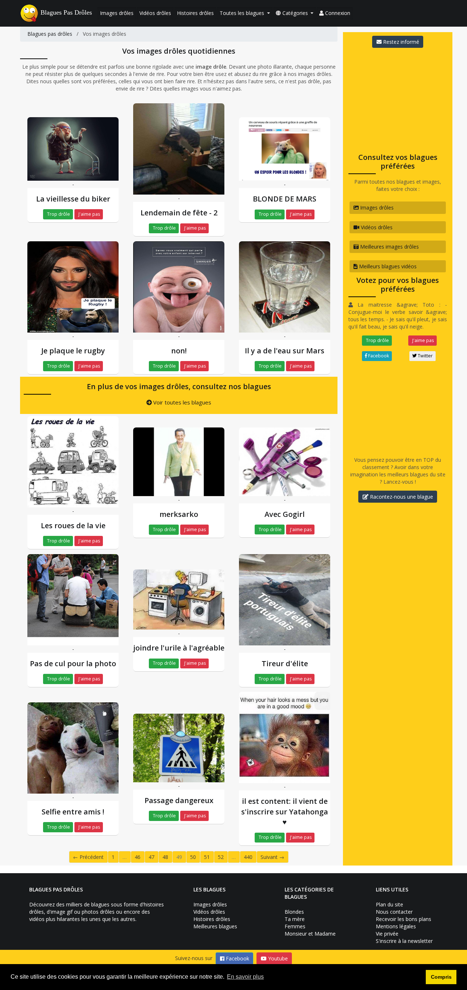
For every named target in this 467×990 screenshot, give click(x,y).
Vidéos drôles (155, 12)
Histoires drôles (195, 12)
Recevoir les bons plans (403, 919)
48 (165, 856)
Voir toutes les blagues (181, 402)
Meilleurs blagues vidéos (387, 266)
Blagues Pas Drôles (66, 12)
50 (193, 856)
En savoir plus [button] (245, 977)
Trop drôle (58, 214)
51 (207, 856)
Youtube (277, 958)
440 (248, 856)
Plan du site (389, 904)
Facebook (378, 356)
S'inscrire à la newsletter (404, 940)
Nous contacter (394, 911)
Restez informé (400, 41)
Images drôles (117, 12)
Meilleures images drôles (389, 246)
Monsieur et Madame (310, 933)
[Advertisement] (397, 98)
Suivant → (272, 856)
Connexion (337, 12)
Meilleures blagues (215, 926)
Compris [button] (441, 977)
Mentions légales (396, 926)
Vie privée (387, 933)
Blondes (294, 911)
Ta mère (295, 919)
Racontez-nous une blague (400, 496)
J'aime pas (88, 214)
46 (137, 856)
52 (221, 856)
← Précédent (88, 856)
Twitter (425, 356)
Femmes (295, 926)
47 (151, 856)
